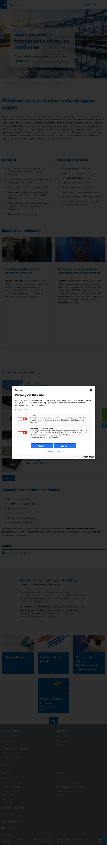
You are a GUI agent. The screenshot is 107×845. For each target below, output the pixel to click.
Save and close (53, 451)
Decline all (65, 446)
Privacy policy (21, 409)
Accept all (42, 446)
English (18, 390)
